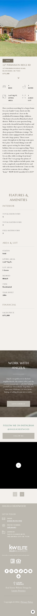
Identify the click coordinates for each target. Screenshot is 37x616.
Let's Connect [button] (18, 404)
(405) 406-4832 (11, 527)
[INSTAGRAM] (11, 571)
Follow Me (19, 436)
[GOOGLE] (30, 571)
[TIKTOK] (21, 571)
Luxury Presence (19, 590)
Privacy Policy (27, 602)
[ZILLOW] (18, 576)
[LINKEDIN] (16, 571)
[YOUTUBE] (26, 571)
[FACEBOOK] (7, 571)
